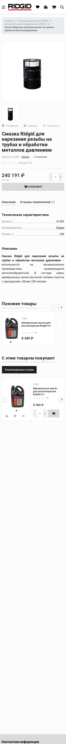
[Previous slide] (55, 307)
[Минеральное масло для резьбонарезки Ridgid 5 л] (12, 328)
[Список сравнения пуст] (45, 7)
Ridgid (25, 157)
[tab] (9, 202)
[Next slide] (61, 307)
